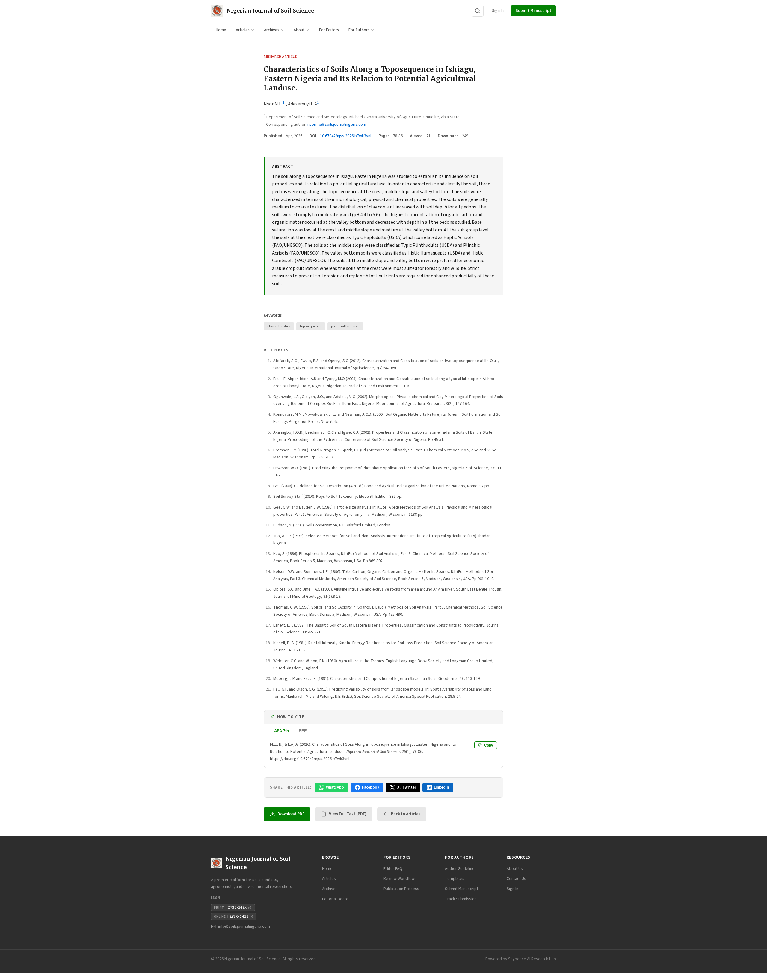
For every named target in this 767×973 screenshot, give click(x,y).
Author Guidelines (461, 869)
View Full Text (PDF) (347, 814)
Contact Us (516, 879)
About (299, 30)
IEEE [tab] (302, 731)
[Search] (478, 11)
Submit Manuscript (533, 11)
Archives (271, 30)
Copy (488, 745)
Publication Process (401, 889)
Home (221, 30)
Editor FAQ (393, 869)
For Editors (329, 30)
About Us (515, 869)
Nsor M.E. (273, 104)
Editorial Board (335, 899)
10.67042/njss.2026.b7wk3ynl (345, 136)
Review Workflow (399, 879)
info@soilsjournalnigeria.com (244, 927)
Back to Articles (405, 814)
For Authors (358, 30)
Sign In (498, 11)
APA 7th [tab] (281, 731)
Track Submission (461, 899)
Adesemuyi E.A (302, 104)
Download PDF (290, 814)
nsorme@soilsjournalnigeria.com (336, 125)
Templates (454, 879)
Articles (243, 30)
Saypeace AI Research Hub (532, 959)
